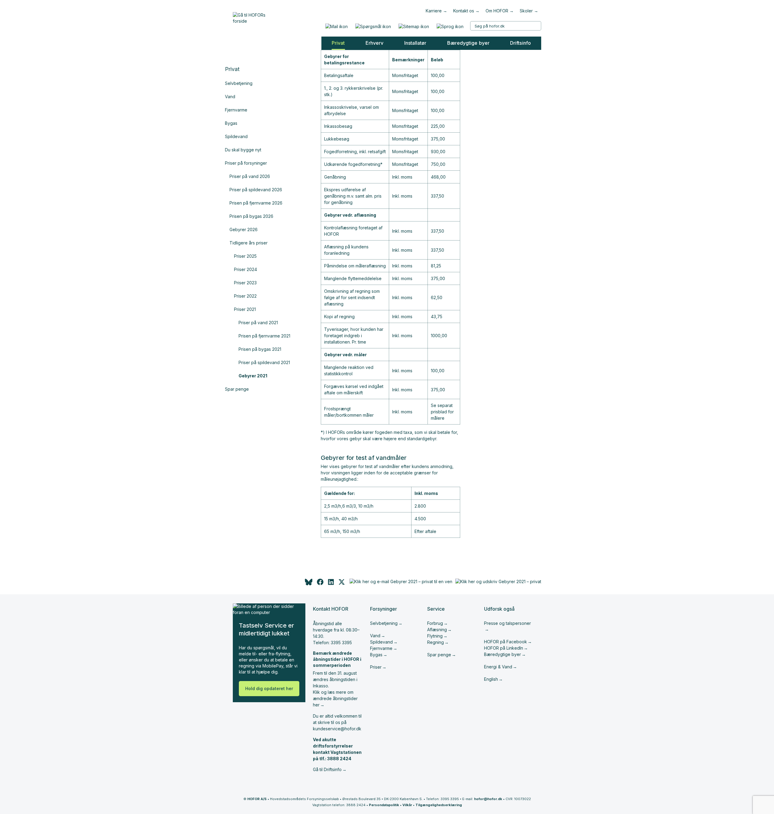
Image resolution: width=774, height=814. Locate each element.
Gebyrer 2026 (243, 229)
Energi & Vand (498, 666)
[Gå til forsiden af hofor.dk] (251, 17)
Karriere (434, 10)
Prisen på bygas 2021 (260, 349)
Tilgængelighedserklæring (438, 805)
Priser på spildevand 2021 (264, 362)
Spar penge (237, 389)
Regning (435, 642)
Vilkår (407, 805)
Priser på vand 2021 (258, 322)
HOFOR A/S (257, 799)
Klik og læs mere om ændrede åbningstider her (335, 698)
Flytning (435, 635)
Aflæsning (437, 629)
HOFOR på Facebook (505, 641)
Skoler (526, 10)
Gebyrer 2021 (253, 375)
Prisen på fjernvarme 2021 (264, 335)
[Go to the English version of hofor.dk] (450, 26)
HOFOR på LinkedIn (503, 648)
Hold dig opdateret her (269, 688)
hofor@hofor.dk (488, 799)
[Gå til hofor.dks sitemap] (414, 26)
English (491, 679)
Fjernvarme (236, 109)
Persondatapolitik (384, 805)
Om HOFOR (497, 10)
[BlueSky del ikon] (308, 583)
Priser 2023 (245, 282)
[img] (341, 583)
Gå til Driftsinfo (327, 769)
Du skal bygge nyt (243, 149)
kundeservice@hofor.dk (337, 728)
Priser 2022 (245, 296)
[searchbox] (505, 26)
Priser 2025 (245, 256)
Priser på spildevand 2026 (255, 189)
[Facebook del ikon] (320, 583)
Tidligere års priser (248, 242)
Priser (376, 667)
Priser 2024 (245, 269)
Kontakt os (463, 10)
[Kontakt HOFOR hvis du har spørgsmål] (373, 26)
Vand (230, 96)
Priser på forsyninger (246, 163)
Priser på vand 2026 (249, 176)
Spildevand (236, 136)
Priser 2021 (245, 309)
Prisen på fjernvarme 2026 (255, 202)
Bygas (231, 123)
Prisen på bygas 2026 (251, 216)
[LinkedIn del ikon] (331, 583)
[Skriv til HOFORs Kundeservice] (336, 26)
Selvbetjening (238, 83)
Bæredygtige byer (502, 654)
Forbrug (435, 623)
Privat (232, 69)
